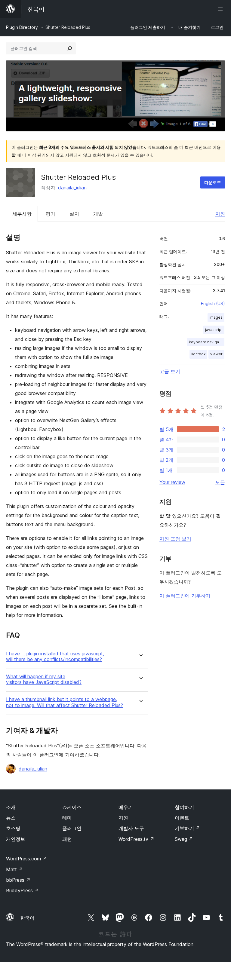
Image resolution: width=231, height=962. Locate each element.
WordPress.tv (136, 839)
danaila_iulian (72, 188)
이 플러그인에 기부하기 (185, 596)
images (216, 317)
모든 (220, 482)
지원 (220, 214)
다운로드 (212, 182)
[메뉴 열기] (221, 9)
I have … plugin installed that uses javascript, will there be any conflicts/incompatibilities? (55, 656)
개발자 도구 (131, 828)
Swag (184, 839)
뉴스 (11, 818)
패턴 (67, 839)
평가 (50, 214)
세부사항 (22, 214)
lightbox (198, 354)
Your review (172, 482)
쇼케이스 (72, 807)
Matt (14, 869)
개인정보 (15, 839)
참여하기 (184, 807)
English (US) (213, 303)
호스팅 (13, 828)
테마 (67, 818)
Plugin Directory (22, 27)
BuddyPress (22, 890)
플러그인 (72, 828)
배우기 (126, 807)
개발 (98, 214)
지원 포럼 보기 (175, 539)
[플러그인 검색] (70, 48)
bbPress (18, 880)
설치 (74, 214)
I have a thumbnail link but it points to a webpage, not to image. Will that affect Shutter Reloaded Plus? (64, 702)
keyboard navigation (206, 342)
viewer (216, 354)
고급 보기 (169, 371)
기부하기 (187, 828)
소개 (11, 807)
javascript (214, 329)
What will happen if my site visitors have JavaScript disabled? (44, 679)
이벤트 (182, 818)
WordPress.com (26, 859)
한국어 (27, 918)
